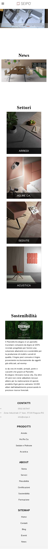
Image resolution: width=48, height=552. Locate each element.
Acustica (24, 452)
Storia (24, 469)
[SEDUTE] (24, 203)
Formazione (24, 500)
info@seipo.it (24, 417)
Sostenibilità (23, 493)
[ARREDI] (24, 113)
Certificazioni (24, 487)
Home (24, 517)
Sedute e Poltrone (24, 445)
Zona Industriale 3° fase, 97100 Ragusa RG (24, 413)
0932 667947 (24, 409)
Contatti (23, 523)
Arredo (24, 433)
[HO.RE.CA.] (24, 158)
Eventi (24, 535)
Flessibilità (24, 481)
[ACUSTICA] (24, 248)
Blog (24, 529)
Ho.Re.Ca (23, 439)
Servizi (24, 475)
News (24, 542)
